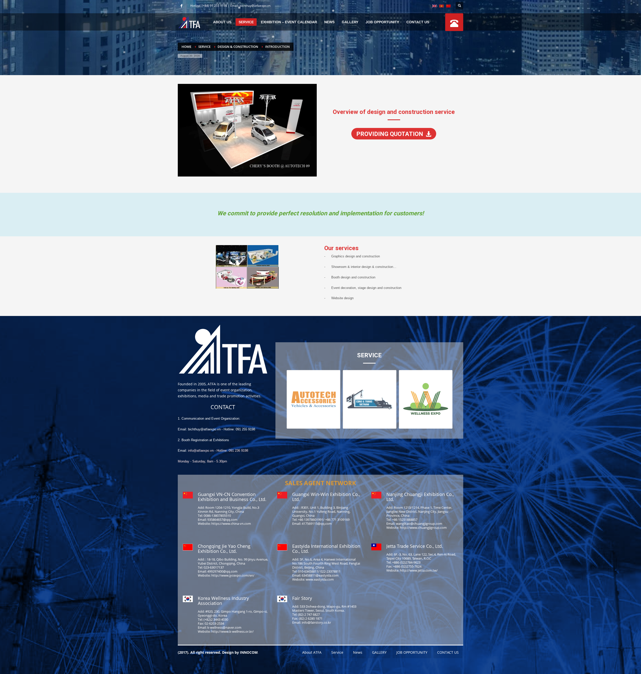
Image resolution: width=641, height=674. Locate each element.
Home (186, 46)
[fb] (181, 6)
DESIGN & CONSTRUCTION (238, 46)
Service (204, 46)
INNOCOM (249, 652)
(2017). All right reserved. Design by (209, 652)
